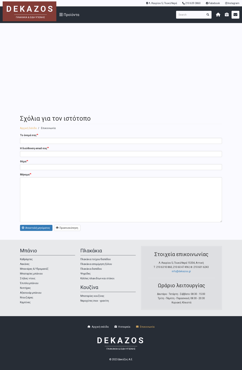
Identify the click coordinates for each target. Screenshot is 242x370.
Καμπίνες (25, 302)
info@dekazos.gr (181, 271)
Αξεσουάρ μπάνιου (30, 292)
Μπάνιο (28, 251)
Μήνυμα (25, 174)
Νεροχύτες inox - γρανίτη (94, 300)
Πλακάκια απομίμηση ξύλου (96, 264)
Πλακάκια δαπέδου (91, 268)
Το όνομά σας (28, 135)
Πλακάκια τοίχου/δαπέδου (95, 259)
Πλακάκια (91, 251)
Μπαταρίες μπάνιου (31, 273)
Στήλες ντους (27, 278)
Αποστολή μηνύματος (37, 227)
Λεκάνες (25, 264)
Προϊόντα (71, 15)
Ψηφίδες (85, 273)
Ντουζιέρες (26, 297)
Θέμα (23, 161)
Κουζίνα (89, 287)
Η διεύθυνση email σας (33, 148)
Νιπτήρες (25, 288)
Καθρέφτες (26, 259)
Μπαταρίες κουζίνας (92, 296)
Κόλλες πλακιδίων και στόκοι (97, 278)
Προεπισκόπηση (68, 227)
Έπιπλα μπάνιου (29, 283)
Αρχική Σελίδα (28, 128)
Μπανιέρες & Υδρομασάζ (34, 268)
